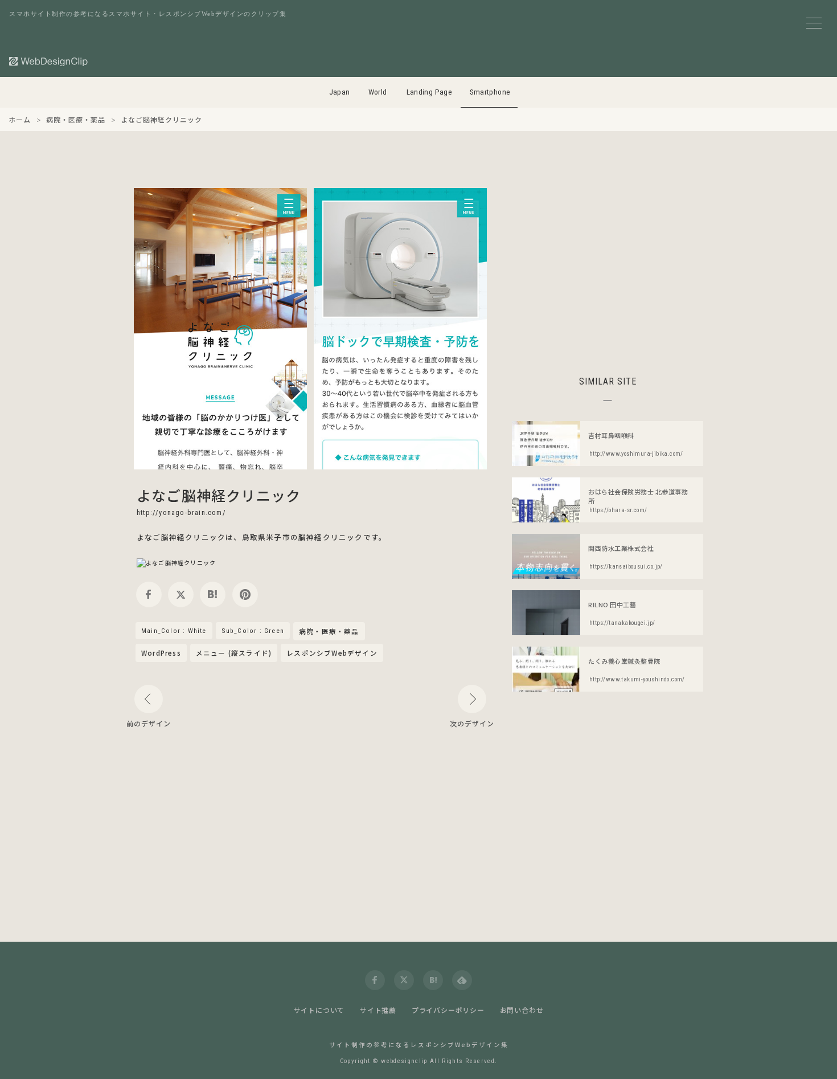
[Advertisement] (607, 268)
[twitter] (181, 594)
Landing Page (430, 92)
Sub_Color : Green (252, 631)
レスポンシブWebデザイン (332, 652)
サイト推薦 (378, 1010)
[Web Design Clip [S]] (49, 61)
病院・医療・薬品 (329, 632)
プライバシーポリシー (448, 1010)
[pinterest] (245, 594)
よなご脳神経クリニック (219, 495)
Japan (339, 92)
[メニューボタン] (813, 23)
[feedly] (462, 980)
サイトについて (319, 1010)
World (377, 92)
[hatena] (212, 594)
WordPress (161, 652)
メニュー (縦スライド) (234, 652)
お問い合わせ (522, 1010)
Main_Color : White (174, 631)
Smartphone (490, 92)
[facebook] (149, 594)
